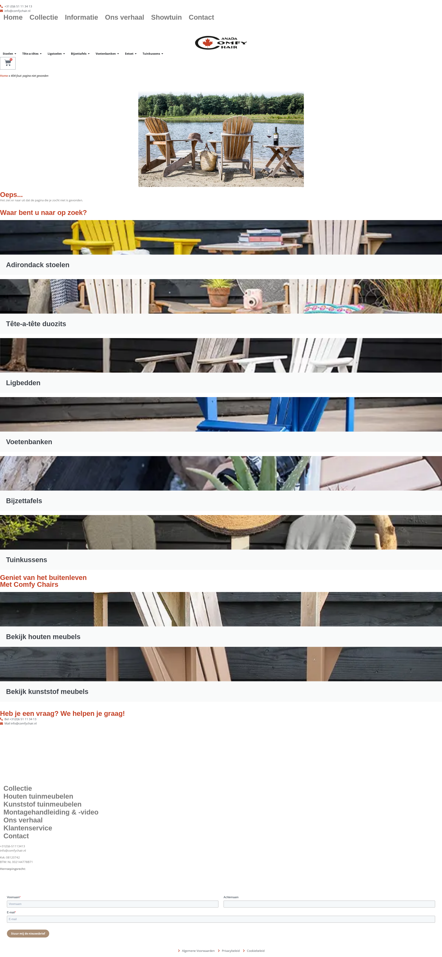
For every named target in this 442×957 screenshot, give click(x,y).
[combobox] (221, 26)
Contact (201, 17)
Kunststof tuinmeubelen (42, 804)
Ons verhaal (124, 17)
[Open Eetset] (135, 54)
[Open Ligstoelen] (64, 54)
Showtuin (166, 17)
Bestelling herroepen (14, 873)
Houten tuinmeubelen (38, 796)
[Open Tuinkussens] (162, 54)
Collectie (44, 17)
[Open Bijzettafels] (88, 54)
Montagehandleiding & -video (50, 812)
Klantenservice (27, 828)
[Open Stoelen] (15, 54)
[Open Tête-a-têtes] (40, 54)
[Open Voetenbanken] (118, 54)
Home (13, 17)
